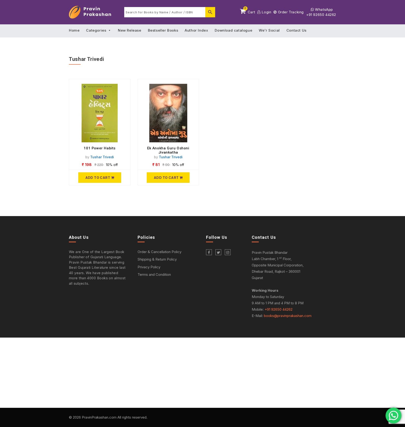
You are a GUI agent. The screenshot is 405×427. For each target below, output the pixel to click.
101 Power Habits (100, 148)
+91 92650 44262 (321, 14)
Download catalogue (233, 30)
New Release (129, 30)
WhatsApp (323, 9)
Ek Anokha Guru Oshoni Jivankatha (168, 150)
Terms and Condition (154, 274)
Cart (249, 11)
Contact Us (296, 30)
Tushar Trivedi (102, 157)
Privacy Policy (149, 267)
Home (74, 30)
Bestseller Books (163, 30)
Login (266, 12)
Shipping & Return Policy (157, 259)
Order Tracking (290, 12)
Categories (96, 30)
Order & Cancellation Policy (159, 252)
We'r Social (269, 30)
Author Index (196, 30)
